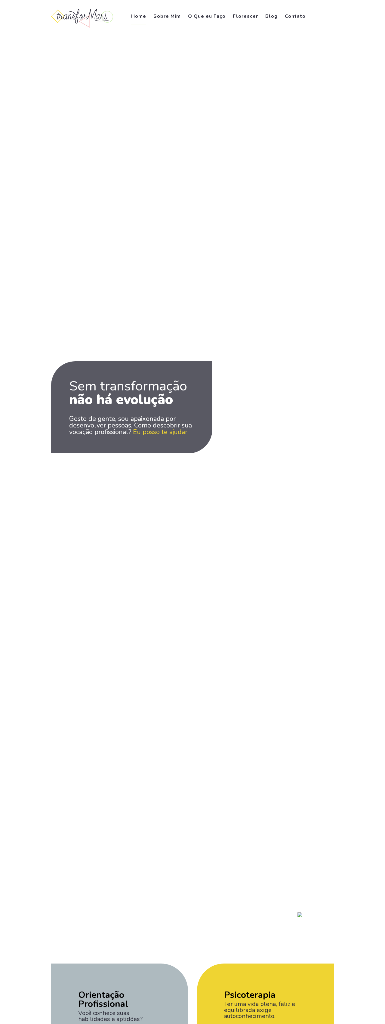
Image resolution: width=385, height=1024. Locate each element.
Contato (295, 16)
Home (138, 16)
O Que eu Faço (207, 16)
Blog (271, 16)
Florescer (245, 16)
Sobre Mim (167, 16)
